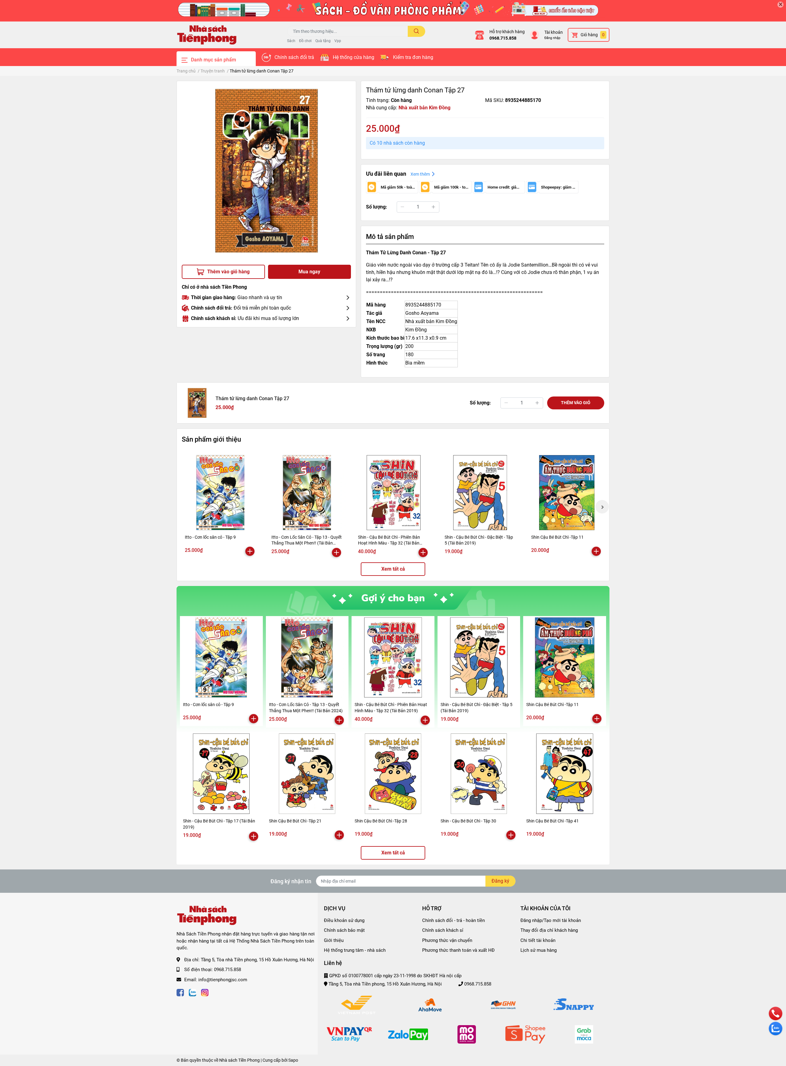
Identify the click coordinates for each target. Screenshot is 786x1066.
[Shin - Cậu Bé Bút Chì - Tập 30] (479, 773)
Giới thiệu (334, 940)
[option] (266, 170)
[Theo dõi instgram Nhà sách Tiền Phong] (204, 991)
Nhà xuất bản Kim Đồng (424, 108)
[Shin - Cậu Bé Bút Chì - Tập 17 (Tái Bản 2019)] (221, 773)
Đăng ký (500, 881)
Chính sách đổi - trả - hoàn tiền (453, 920)
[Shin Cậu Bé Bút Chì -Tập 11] (566, 492)
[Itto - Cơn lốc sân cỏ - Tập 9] (220, 492)
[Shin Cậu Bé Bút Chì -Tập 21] (307, 773)
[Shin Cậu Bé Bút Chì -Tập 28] (393, 773)
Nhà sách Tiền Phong (239, 1060)
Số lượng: (376, 207)
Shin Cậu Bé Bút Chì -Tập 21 (295, 820)
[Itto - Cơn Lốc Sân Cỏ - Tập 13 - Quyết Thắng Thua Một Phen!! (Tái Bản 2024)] (307, 492)
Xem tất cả (393, 569)
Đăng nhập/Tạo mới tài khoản (550, 920)
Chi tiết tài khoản (537, 940)
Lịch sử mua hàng (538, 950)
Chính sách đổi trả (294, 57)
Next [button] (602, 506)
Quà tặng (323, 41)
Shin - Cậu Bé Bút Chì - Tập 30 (468, 820)
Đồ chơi (305, 41)
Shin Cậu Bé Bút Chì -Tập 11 (557, 537)
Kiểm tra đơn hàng (413, 57)
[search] (416, 31)
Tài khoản (553, 32)
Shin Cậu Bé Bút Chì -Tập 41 (552, 820)
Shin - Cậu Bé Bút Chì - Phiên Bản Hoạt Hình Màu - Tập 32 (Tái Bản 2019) (389, 543)
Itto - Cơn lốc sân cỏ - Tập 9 (210, 537)
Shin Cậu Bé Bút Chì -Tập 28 (381, 820)
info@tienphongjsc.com (222, 979)
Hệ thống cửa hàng (353, 57)
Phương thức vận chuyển (447, 940)
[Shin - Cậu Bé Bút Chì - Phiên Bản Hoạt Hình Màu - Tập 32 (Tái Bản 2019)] (393, 492)
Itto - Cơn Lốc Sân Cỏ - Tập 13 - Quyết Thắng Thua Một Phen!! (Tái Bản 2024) (306, 543)
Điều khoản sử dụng (344, 920)
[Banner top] (393, 10)
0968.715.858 (502, 38)
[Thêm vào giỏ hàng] (250, 551)
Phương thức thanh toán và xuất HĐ (458, 950)
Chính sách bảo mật (344, 930)
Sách (291, 41)
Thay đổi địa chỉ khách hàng (549, 930)
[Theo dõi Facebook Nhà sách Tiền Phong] (180, 991)
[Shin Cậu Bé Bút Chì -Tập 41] (564, 773)
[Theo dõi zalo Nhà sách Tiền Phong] (192, 991)
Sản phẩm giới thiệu (211, 439)
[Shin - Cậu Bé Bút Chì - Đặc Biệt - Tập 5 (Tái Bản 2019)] (480, 492)
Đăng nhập (552, 38)
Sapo (293, 1060)
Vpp (337, 41)
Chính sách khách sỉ (442, 930)
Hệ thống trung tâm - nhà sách (355, 950)
